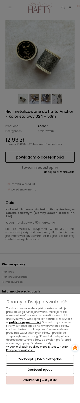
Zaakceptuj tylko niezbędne (40, 359)
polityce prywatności (25, 322)
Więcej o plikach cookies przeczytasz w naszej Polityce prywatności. (37, 348)
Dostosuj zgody (40, 369)
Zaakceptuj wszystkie (40, 380)
